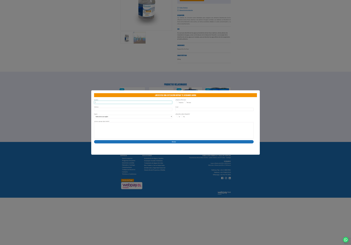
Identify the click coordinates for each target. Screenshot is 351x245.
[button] (345, 239)
